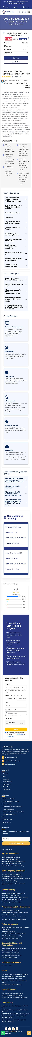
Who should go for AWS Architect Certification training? (13, 299)
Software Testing (7, 804)
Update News (6, 789)
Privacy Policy (10, 736)
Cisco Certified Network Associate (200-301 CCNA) (15, 974)
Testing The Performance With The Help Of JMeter (15, 897)
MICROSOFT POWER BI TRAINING (11, 953)
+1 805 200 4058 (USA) (10, 1)
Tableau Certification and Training (10, 910)
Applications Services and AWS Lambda (13, 240)
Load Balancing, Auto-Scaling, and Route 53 (12, 222)
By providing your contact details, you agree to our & (16, 734)
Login (16, 7)
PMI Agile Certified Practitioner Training (12, 936)
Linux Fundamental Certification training (12, 995)
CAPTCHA (8, 718)
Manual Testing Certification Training (11, 895)
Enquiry (6, 7)
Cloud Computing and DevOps (11, 801)
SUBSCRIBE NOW (15, 843)
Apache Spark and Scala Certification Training (13, 861)
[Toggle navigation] (29, 12)
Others (5, 817)
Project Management (8, 809)
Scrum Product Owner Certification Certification (14, 933)
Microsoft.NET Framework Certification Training (14, 919)
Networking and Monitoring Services (12, 234)
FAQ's (4, 776)
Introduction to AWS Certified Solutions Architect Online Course (13, 199)
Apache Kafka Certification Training (11, 857)
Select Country (10, 695)
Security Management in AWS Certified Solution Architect (13, 207)
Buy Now (16, 58)
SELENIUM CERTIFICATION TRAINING (12, 899)
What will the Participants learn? (14, 285)
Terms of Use (19, 734)
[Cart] (25, 12)
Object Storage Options (13, 213)
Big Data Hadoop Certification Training (11, 863)
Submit (16, 729)
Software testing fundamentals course (11, 902)
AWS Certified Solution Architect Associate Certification (16, 878)
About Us (5, 774)
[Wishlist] (22, 12)
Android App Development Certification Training (14, 976)
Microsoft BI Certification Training (10, 950)
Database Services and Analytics (12, 228)
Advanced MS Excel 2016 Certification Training (14, 948)
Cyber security (7, 822)
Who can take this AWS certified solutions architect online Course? (13, 493)
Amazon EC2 (9, 217)
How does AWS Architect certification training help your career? (14, 307)
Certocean (7, 746)
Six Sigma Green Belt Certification (10, 938)
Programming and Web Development (12, 806)
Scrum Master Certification (8, 931)
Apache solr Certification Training (10, 859)
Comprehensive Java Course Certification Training (15, 912)
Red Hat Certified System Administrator (12, 874)
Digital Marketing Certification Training (11, 984)
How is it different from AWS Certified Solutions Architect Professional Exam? (13, 502)
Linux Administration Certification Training (12, 993)
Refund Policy (6, 787)
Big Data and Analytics (9, 798)
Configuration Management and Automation (11, 246)
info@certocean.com (10, 764)
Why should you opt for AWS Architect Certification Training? (13, 291)
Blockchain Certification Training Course (12, 978)
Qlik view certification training (9, 957)
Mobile (19, 695)
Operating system (7, 819)
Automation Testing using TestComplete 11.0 (13, 893)
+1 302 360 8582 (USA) (23, 1)
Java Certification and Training (9, 914)
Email (7, 703)
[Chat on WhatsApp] (3, 1033)
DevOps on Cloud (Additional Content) (12, 265)
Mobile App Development (9, 814)
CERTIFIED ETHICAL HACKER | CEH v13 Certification (16, 1014)
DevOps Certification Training (9, 881)
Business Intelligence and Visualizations (13, 811)
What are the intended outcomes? (12, 487)
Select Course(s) (10, 710)
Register (26, 7)
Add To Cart (16, 62)
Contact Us (6, 779)
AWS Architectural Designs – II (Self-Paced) (14, 259)
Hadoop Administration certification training (13, 865)
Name (7, 684)
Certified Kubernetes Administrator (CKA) (12, 876)
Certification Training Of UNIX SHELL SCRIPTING (14, 997)
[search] (20, 12)
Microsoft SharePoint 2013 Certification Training (14, 917)
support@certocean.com (16, 3)
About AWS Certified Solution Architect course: (14, 279)
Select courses (12, 713)
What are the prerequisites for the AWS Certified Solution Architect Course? (14, 480)
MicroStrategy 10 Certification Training (11, 955)
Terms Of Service (7, 781)
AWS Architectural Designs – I (14, 253)
